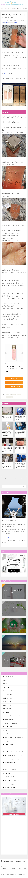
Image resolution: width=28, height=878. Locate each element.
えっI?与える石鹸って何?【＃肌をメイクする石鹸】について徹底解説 (14, 660)
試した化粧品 (14, 22)
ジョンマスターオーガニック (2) (12, 716)
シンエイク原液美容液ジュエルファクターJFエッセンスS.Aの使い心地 (7, 449)
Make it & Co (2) (9, 766)
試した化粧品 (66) (7, 712)
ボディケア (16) (7, 708)
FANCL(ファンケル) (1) (10, 744)
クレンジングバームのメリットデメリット (14, 608)
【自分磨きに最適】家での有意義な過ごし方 (14, 625)
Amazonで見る (14, 378)
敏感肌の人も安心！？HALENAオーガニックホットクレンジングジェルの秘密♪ (7, 433)
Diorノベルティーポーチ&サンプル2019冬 (7, 417)
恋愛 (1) (5, 680)
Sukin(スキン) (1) (9, 741)
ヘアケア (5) (6, 687)
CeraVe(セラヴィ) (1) (10, 719)
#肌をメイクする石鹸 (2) (11, 723)
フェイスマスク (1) (7, 690)
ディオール (13, 394)
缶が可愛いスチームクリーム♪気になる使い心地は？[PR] (20, 418)
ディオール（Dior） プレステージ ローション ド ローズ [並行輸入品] (14, 369)
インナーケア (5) (7, 705)
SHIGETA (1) (8, 773)
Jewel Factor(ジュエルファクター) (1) (14, 737)
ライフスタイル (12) (8, 694)
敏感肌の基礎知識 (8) (8, 698)
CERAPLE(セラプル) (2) (10, 769)
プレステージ (9, 397)
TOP (13, 862)
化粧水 (19, 394)
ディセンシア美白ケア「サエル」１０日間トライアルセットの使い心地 (20, 465)
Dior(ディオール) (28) (10, 762)
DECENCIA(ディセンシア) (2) (12, 780)
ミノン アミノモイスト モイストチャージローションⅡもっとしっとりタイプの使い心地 (21, 478)
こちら (5, 73)
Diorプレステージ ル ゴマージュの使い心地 (20, 448)
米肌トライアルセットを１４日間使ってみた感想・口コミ (20, 432)
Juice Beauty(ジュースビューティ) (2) (14, 751)
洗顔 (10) (5, 683)
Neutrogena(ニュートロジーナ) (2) (13, 755)
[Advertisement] (14, 835)
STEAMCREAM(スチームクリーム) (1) (14, 759)
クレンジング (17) (7, 701)
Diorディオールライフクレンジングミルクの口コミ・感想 (14, 591)
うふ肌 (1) (7, 733)
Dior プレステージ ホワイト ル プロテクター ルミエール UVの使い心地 (7, 465)
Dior (8, 394)
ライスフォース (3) (9, 776)
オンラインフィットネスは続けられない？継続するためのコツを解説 (13, 643)
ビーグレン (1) (8, 726)
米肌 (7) (6, 730)
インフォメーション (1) (8, 676)
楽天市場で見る (14, 382)
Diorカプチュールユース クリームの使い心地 (8, 478)
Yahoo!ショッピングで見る (14, 386)
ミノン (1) (7, 748)
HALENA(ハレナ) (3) (10, 784)
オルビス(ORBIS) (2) (10, 787)
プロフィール (5, 537)
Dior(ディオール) (5, 22)
